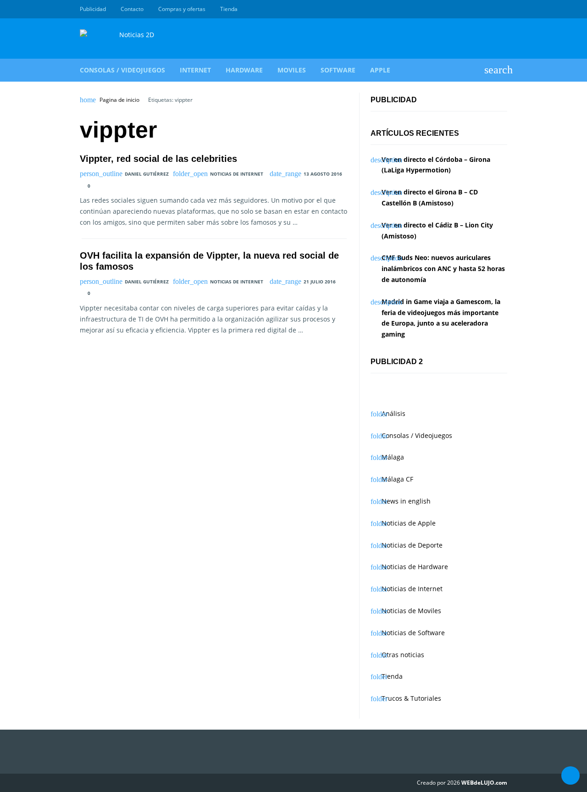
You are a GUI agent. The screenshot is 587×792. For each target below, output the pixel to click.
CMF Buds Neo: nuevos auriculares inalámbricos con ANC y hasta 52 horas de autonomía (443, 268)
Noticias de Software (413, 632)
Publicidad (93, 9)
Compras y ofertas (181, 9)
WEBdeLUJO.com (484, 782)
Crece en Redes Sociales (502, 9)
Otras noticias (403, 654)
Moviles (291, 70)
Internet (195, 70)
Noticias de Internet (236, 174)
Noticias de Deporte (412, 545)
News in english (406, 501)
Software (338, 70)
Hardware (244, 70)
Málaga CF (397, 479)
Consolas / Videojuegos (122, 70)
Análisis (393, 413)
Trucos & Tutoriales (411, 698)
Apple (380, 70)
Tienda (229, 9)
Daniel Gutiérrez (147, 174)
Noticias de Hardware (415, 566)
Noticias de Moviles (411, 610)
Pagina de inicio (119, 100)
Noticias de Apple (409, 523)
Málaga (393, 457)
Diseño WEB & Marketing (491, 9)
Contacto (132, 9)
